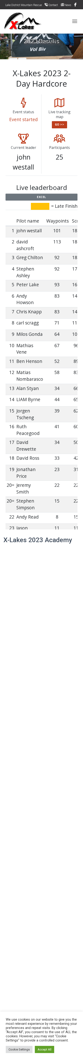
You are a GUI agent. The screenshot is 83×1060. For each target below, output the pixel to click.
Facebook (75, 5)
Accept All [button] (44, 1049)
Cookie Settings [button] (19, 1049)
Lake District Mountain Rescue (23, 5)
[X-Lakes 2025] (25, 21)
